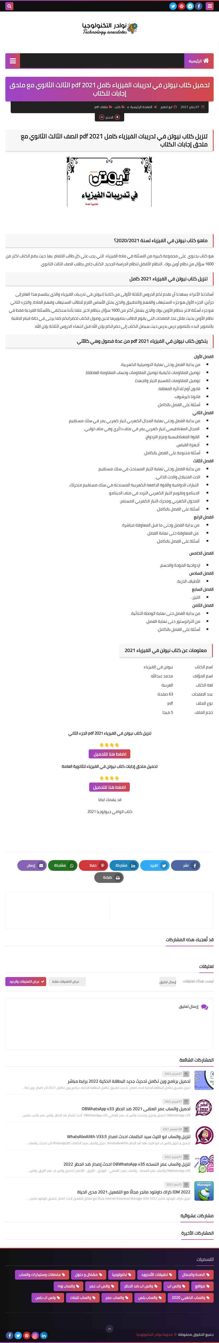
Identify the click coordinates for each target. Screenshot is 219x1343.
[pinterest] (181, 6)
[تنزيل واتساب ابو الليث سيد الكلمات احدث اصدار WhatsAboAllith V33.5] (204, 1135)
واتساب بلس (147, 1297)
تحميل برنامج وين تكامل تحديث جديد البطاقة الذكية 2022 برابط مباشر (129, 1081)
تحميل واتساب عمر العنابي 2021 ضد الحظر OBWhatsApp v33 (136, 1109)
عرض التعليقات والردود (24, 981)
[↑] (109, 1329)
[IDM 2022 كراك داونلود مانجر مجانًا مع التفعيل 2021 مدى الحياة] (204, 1191)
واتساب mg (66, 1286)
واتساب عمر (114, 1297)
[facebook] (198, 6)
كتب (117, 107)
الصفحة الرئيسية (141, 107)
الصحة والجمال (193, 1274)
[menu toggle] (210, 6)
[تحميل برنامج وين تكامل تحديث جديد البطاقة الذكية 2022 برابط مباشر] (204, 1080)
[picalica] (52, 1335)
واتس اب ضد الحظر (138, 1286)
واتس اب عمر (99, 1286)
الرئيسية (195, 61)
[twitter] (173, 6)
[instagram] (35, 1335)
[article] (60, 910)
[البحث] (9, 6)
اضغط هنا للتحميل (109, 754)
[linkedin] (44, 1335)
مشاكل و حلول (86, 1274)
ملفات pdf (101, 107)
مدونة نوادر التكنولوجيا (154, 1334)
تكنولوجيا (119, 1274)
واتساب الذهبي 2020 (188, 1297)
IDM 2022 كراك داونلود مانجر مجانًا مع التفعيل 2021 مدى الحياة (133, 1192)
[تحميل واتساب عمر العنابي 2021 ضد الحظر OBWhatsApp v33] (204, 1108)
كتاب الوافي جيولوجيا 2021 (109, 811)
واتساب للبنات (80, 1297)
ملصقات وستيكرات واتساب (40, 1274)
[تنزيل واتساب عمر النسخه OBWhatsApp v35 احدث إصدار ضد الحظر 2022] (204, 1163)
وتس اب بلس (46, 1297)
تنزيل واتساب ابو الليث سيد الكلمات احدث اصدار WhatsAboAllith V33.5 (128, 1136)
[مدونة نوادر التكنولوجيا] (109, 28)
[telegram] (190, 6)
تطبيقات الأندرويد (154, 1274)
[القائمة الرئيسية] (12, 60)
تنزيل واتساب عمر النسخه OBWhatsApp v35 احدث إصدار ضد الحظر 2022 (127, 1164)
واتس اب (174, 1286)
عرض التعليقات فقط (65, 981)
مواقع (200, 1286)
